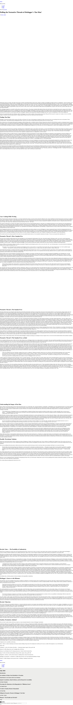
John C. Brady (3, 14)
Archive (3, 5)
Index (3, 6)
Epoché (1, 1)
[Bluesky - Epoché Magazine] (2, 702)
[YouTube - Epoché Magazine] (1, 702)
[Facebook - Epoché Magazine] (3, 702)
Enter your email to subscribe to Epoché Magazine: (8, 703)
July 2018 (5, 9)
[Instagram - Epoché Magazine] (4, 702)
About (3, 7)
